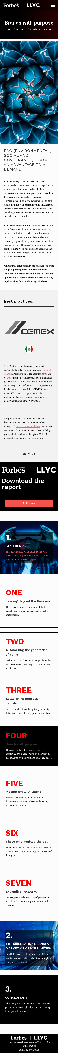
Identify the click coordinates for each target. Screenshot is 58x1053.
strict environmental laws (28, 426)
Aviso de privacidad (29, 1049)
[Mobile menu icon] (53, 5)
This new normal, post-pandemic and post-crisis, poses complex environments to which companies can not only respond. (27, 555)
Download (31, 503)
